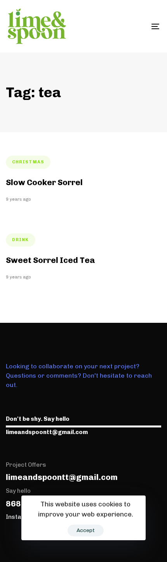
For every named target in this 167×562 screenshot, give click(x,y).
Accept (86, 530)
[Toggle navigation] (134, 26)
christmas (28, 162)
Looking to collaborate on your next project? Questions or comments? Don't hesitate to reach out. (79, 375)
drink (20, 239)
